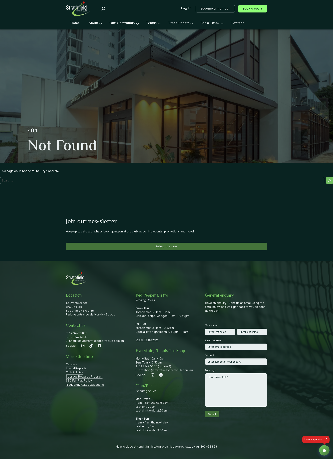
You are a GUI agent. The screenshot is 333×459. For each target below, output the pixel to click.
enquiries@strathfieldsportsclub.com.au (96, 341)
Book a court (252, 9)
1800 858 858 (208, 446)
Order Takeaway (147, 340)
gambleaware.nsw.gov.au (181, 446)
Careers (71, 364)
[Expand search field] (103, 8)
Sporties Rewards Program (84, 376)
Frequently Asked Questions (85, 385)
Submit (212, 414)
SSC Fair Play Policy (79, 380)
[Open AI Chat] (324, 450)
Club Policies (74, 372)
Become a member (215, 9)
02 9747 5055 (78, 333)
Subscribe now (166, 246)
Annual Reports (76, 368)
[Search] (329, 180)
